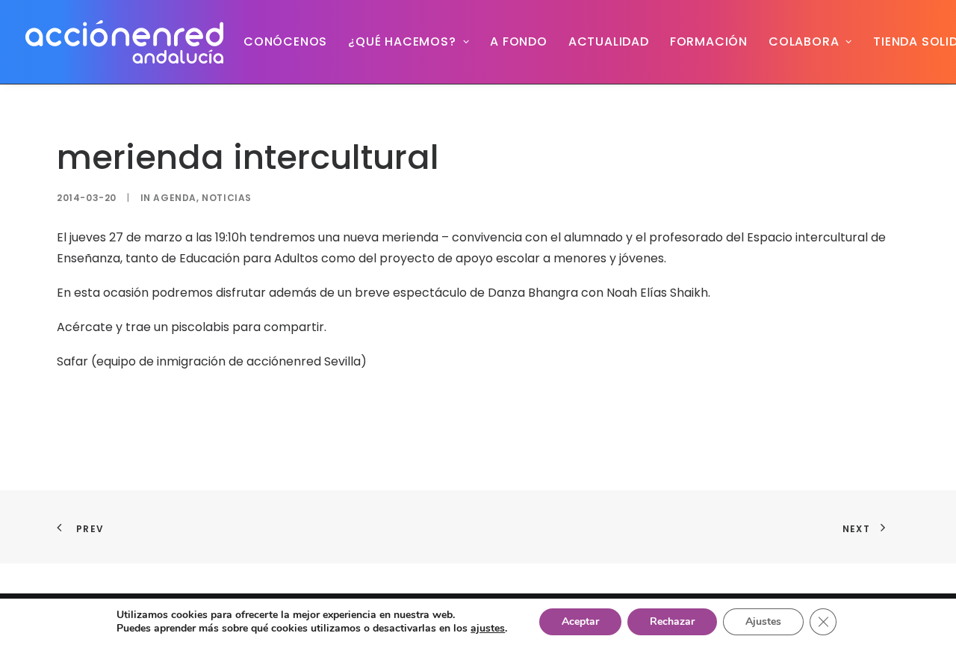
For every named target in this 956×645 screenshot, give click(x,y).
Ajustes (763, 621)
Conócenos (285, 41)
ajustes (488, 628)
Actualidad (608, 41)
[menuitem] (285, 42)
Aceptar (580, 621)
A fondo (518, 41)
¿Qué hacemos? (402, 41)
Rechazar (672, 621)
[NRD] (124, 42)
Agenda (174, 197)
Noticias (227, 197)
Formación (709, 41)
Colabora (804, 41)
